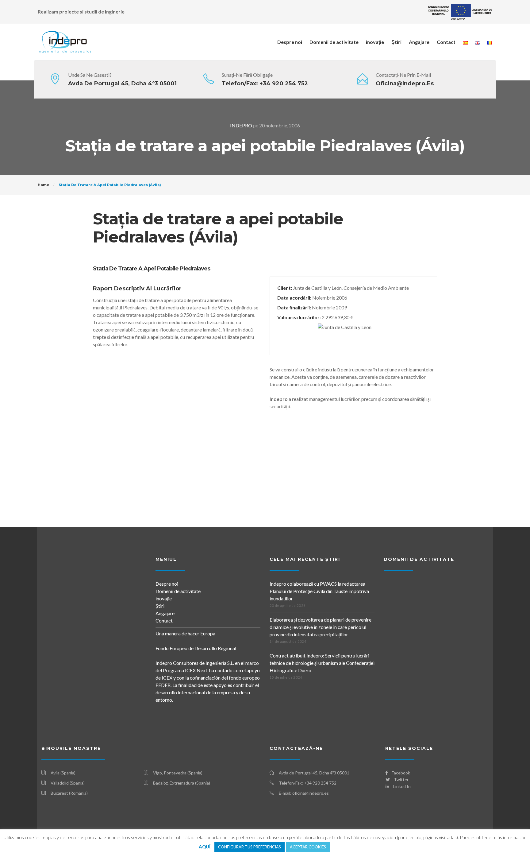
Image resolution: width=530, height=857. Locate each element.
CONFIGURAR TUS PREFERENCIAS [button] (249, 846)
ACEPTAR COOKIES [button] (308, 846)
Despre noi (289, 42)
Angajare (419, 42)
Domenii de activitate (334, 42)
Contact (446, 42)
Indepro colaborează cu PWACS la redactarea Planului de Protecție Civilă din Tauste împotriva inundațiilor (319, 591)
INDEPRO (241, 125)
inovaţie (375, 42)
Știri (396, 42)
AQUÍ (204, 846)
